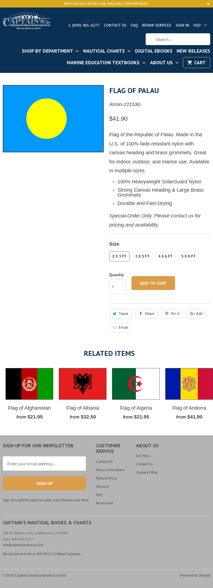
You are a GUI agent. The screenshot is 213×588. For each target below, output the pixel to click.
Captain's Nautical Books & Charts (40, 575)
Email (123, 327)
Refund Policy (106, 478)
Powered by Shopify (195, 575)
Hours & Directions (110, 470)
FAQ (134, 25)
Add (199, 314)
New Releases (193, 51)
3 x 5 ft (142, 256)
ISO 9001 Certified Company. (59, 554)
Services (102, 487)
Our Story (143, 456)
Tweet (123, 314)
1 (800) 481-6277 (84, 25)
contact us (182, 216)
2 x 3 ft (119, 256)
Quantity (116, 275)
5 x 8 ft (188, 256)
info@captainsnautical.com (23, 545)
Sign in (182, 25)
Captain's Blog (147, 472)
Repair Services (156, 25)
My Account (104, 503)
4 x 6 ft (165, 256)
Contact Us (115, 25)
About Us (162, 63)
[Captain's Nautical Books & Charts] (26, 22)
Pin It (175, 314)
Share (149, 314)
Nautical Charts (104, 51)
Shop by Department (48, 51)
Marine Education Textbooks (104, 63)
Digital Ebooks (154, 51)
